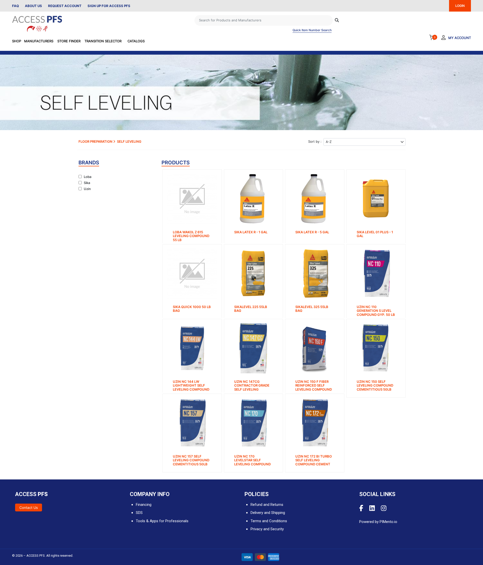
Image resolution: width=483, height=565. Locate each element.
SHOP (16, 41)
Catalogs (136, 41)
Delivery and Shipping (268, 512)
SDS (139, 512)
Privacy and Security (267, 529)
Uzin (87, 189)
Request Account (65, 6)
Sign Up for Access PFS (109, 6)
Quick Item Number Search (312, 30)
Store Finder (68, 41)
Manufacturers (38, 41)
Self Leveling (129, 141)
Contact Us (28, 507)
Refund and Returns (267, 504)
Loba (87, 177)
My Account (459, 38)
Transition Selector (103, 41)
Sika (87, 183)
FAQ (15, 6)
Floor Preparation (95, 141)
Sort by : (314, 141)
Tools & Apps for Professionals (162, 521)
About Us (33, 6)
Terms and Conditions (269, 521)
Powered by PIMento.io (378, 521)
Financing (143, 504)
